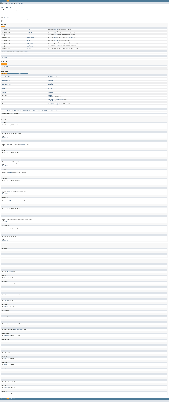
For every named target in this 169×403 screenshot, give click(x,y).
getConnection (14, 110)
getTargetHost (33, 110)
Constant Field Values (5, 137)
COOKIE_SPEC (29, 34)
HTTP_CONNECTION (4, 52)
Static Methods (10, 73)
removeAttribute (44, 110)
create (49, 77)
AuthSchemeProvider (7, 80)
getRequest (24, 110)
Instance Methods (17, 73)
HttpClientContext (5, 66)
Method (12, 3)
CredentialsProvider (5, 87)
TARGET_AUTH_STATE (30, 46)
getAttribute (4, 110)
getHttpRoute (50, 88)
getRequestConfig (50, 92)
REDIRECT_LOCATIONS (30, 43)
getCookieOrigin (50, 81)
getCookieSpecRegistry (51, 84)
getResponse (28, 110)
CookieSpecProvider (7, 84)
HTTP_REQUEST (15, 52)
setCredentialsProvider (52, 103)
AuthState (5, 358)
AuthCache (12, 352)
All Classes (2, 2)
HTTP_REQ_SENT (10, 52)
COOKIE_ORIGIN (29, 32)
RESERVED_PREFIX (4, 57)
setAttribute (49, 110)
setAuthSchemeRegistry (51, 99)
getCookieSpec (50, 83)
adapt (49, 76)
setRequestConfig (50, 104)
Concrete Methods (24, 73)
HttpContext (3, 12)
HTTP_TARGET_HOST (26, 52)
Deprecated (11, 398)
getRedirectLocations (51, 91)
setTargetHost (54, 110)
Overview (1, 398)
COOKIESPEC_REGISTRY (30, 37)
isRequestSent (38, 110)
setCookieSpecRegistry (51, 100)
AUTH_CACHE (28, 29)
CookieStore (13, 294)
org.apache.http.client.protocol (9, 6)
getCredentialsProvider (52, 87)
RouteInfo (3, 88)
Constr (9, 3)
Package (5, 398)
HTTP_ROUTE (28, 40)
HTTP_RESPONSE (20, 52)
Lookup (3, 80)
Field (6, 3)
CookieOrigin (4, 81)
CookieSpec (3, 83)
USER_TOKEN (28, 48)
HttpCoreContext (6, 17)
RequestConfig (4, 92)
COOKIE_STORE (29, 35)
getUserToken (50, 95)
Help (14, 398)
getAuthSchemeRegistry (51, 80)
